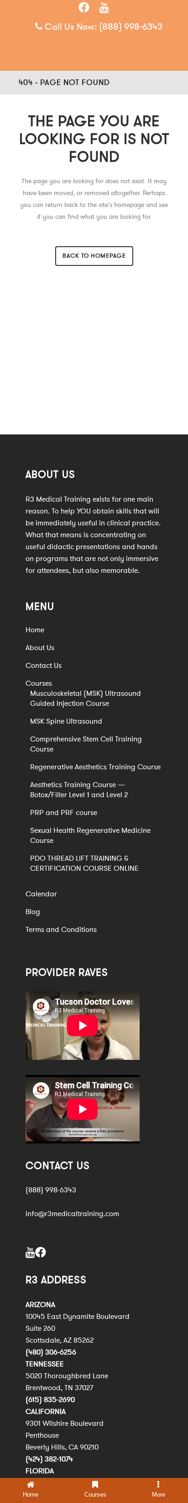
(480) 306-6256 (51, 1352)
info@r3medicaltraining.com (72, 1214)
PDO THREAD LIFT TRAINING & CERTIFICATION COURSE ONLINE (84, 863)
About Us (40, 648)
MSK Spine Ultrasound (66, 721)
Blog (33, 912)
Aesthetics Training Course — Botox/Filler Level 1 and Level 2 (79, 790)
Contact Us (44, 666)
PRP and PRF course (63, 813)
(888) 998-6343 (130, 27)
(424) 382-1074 (49, 1459)
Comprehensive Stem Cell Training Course (86, 744)
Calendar (41, 894)
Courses (39, 683)
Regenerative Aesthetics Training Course (95, 767)
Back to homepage (94, 256)
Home (35, 630)
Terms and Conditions (61, 930)
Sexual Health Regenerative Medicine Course (90, 836)
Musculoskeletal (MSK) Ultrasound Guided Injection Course (85, 698)
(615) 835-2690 (50, 1400)
